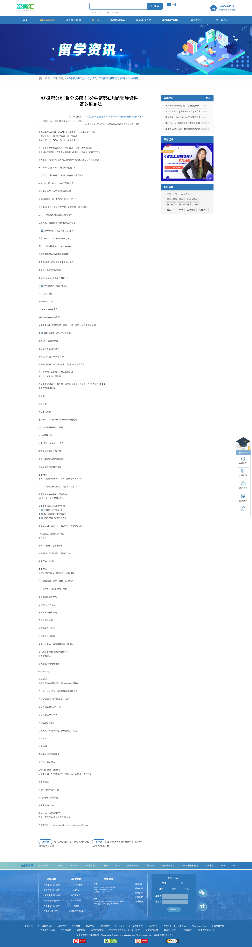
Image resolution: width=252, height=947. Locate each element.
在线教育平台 (218, 926)
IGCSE (54, 865)
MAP (181, 210)
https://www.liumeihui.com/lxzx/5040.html (70, 825)
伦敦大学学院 (204, 930)
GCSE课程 (75, 895)
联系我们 (139, 884)
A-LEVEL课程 (75, 885)
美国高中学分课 (76, 911)
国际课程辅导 (47, 20)
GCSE (106, 13)
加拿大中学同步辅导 (51, 895)
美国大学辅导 (114, 865)
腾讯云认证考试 (199, 926)
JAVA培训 (153, 926)
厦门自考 (136, 930)
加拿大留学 (192, 199)
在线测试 (139, 897)
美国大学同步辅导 (51, 890)
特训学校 (90, 926)
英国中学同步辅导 (51, 906)
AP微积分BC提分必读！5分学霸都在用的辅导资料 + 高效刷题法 (115, 116)
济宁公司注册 (152, 930)
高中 (161, 889)
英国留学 (171, 204)
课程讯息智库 (170, 20)
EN (173, 5)
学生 (164, 883)
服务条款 (139, 888)
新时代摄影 (66, 930)
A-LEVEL (116, 13)
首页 (25, 20)
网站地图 (139, 901)
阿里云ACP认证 (48, 930)
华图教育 (76, 926)
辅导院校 (196, 20)
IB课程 (76, 906)
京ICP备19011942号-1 (163, 935)
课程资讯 (58, 78)
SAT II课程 (76, 900)
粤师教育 (167, 926)
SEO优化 (62, 926)
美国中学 (131, 865)
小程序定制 (187, 930)
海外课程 (217, 865)
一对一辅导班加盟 (117, 930)
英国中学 (171, 210)
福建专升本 (138, 926)
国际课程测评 (143, 20)
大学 (174, 889)
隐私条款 (139, 893)
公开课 (95, 20)
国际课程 (191, 210)
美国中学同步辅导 (175, 199)
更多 (208, 98)
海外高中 (203, 210)
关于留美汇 (222, 20)
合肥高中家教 (170, 930)
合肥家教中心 (106, 926)
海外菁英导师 (73, 20)
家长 (183, 883)
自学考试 (181, 926)
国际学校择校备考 (170, 865)
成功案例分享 (117, 20)
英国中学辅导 (185, 204)
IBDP (94, 13)
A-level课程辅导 (45, 926)
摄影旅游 (81, 930)
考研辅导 (122, 926)
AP (100, 13)
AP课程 (75, 890)
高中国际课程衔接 (51, 911)
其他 (186, 889)
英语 (197, 204)
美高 (169, 194)
